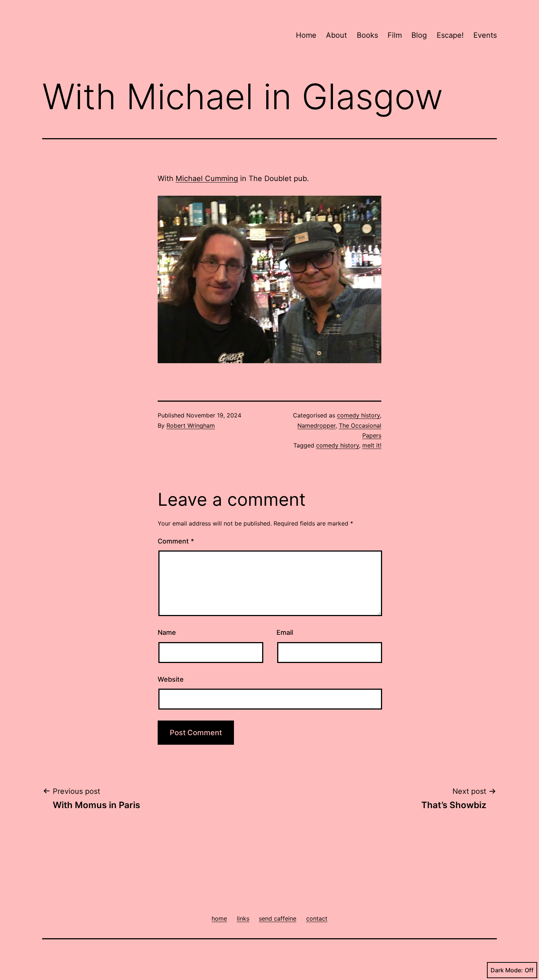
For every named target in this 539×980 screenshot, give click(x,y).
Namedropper (316, 425)
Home (306, 35)
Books (367, 35)
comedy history (358, 415)
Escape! (450, 35)
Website (171, 679)
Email (284, 632)
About (336, 35)
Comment (176, 541)
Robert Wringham (190, 425)
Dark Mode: (507, 970)
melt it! (371, 445)
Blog (419, 35)
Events (485, 35)
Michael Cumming (207, 178)
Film (395, 35)
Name (167, 632)
